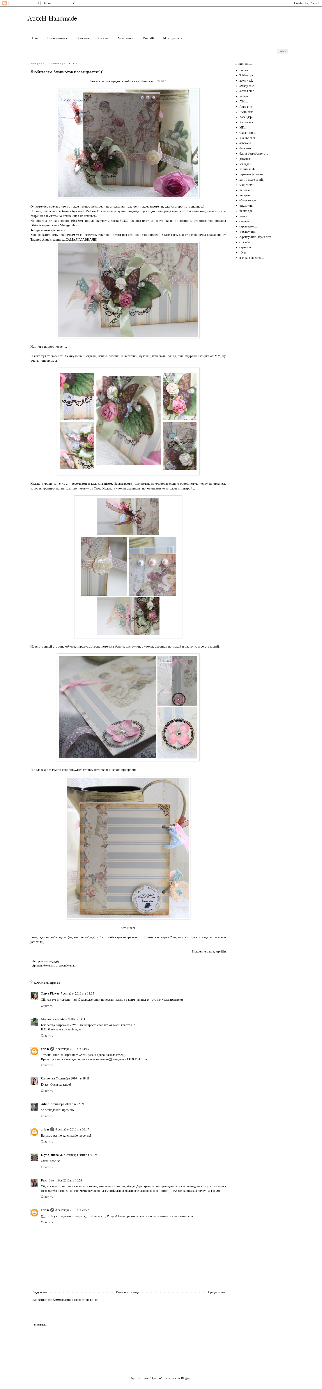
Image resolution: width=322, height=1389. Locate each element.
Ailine (45, 1104)
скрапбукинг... (67, 965)
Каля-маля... (247, 122)
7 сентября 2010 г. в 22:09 (67, 1104)
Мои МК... (150, 38)
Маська (46, 1019)
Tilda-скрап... (248, 75)
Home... (36, 38)
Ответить (47, 1005)
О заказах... (84, 38)
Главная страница (127, 1292)
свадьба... (245, 221)
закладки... (246, 164)
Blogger (186, 1378)
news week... (247, 80)
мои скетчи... (248, 185)
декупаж (245, 158)
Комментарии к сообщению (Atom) (76, 1299)
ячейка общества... (251, 257)
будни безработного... (253, 153)
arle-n (45, 1049)
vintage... (245, 96)
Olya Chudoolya (52, 1155)
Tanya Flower (50, 993)
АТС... (243, 101)
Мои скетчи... (127, 38)
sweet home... (248, 91)
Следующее (39, 1292)
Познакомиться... (58, 38)
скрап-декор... (248, 226)
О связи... (104, 38)
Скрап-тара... (248, 132)
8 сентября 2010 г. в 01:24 (80, 1155)
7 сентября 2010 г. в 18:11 (72, 1078)
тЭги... (243, 252)
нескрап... (246, 195)
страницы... (247, 247)
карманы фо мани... (252, 174)
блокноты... (50, 965)
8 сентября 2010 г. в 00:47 (72, 1129)
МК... (243, 127)
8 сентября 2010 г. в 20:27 (72, 1210)
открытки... (247, 205)
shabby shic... (247, 86)
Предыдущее (216, 1292)
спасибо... (246, 242)
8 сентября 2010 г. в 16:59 (65, 1180)
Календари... (247, 117)
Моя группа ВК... (174, 38)
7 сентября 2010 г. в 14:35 (77, 993)
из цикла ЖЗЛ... (250, 169)
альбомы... (246, 143)
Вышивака (246, 112)
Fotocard (244, 70)
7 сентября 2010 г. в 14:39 (69, 1019)
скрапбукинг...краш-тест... (256, 237)
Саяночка (48, 1078)
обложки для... (249, 200)
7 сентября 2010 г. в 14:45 (72, 1049)
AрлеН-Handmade (52, 18)
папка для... (247, 211)
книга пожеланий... (252, 179)
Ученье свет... (248, 138)
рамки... (244, 216)
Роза (44, 1180)
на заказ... (246, 190)
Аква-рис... (246, 106)
